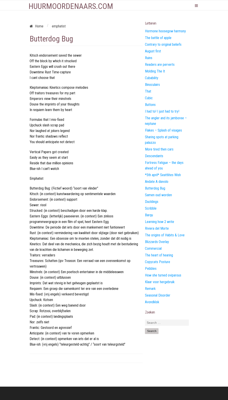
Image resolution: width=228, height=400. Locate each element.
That (148, 91)
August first (153, 51)
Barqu (149, 215)
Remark (150, 289)
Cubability (151, 78)
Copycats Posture (157, 262)
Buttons (150, 105)
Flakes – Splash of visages (163, 130)
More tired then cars (159, 149)
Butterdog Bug (155, 188)
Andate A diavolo (156, 181)
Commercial (153, 248)
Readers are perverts (160, 64)
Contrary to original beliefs (163, 44)
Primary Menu (196, 5)
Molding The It (155, 71)
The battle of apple (158, 38)
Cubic (149, 98)
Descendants (154, 156)
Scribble (151, 208)
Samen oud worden (158, 195)
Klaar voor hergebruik (160, 282)
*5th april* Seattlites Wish (163, 175)
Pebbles (151, 268)
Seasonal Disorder (157, 295)
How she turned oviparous (163, 275)
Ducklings (151, 202)
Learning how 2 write (159, 222)
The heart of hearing (159, 255)
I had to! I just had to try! (162, 111)
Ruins (148, 58)
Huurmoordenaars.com (70, 6)
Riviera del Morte (157, 228)
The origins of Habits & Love (165, 235)
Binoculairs (152, 84)
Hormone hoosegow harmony (165, 31)
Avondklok (152, 302)
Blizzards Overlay (157, 242)
